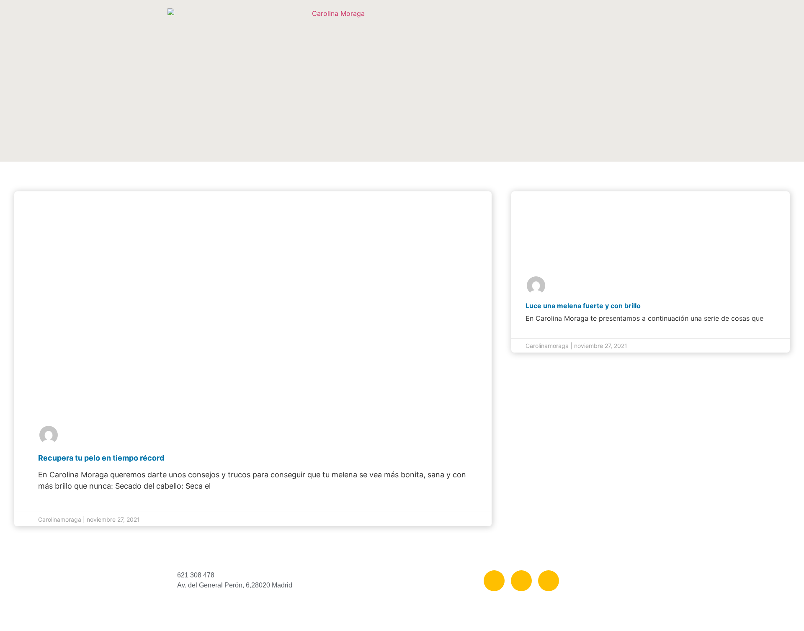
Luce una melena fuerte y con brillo (583, 305)
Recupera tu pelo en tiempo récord (101, 457)
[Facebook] (494, 580)
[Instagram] (521, 580)
